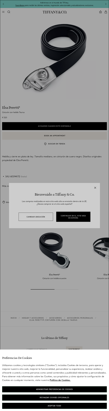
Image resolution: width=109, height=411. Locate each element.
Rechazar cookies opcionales (54, 397)
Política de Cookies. (60, 380)
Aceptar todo (54, 406)
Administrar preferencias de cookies (54, 389)
